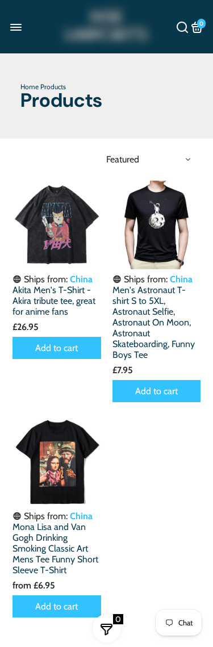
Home (29, 86)
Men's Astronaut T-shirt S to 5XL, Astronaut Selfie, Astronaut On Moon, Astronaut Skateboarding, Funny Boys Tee (153, 322)
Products (53, 86)
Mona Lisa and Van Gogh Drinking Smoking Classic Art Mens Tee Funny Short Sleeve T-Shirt (55, 548)
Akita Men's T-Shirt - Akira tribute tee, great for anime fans (53, 301)
